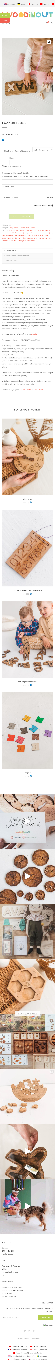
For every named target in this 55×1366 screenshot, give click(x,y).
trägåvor (23, 241)
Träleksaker (30, 228)
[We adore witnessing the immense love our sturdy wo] (27, 931)
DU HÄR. (34, 334)
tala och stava (46, 238)
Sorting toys (7, 1293)
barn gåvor (29, 230)
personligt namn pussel (40, 235)
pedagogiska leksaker (10, 235)
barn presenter (39, 230)
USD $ (6, 15)
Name (12, 158)
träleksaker (31, 241)
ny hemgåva (48, 233)
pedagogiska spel (24, 235)
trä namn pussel (8, 241)
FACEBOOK (38, 390)
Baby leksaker (15, 228)
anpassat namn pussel (17, 230)
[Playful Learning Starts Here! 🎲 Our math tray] (27, 1041)
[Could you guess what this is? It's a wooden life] (27, 986)
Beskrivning (10, 251)
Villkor (4, 1269)
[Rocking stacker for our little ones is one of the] (27, 821)
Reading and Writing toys (12, 1290)
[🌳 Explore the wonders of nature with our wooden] (27, 1096)
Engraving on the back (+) (15, 173)
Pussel (23, 228)
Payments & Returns (11, 1266)
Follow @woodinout (27, 1013)
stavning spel (36, 238)
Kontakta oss (7, 1254)
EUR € (6, 20)
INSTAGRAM (26, 390)
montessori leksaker (35, 233)
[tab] (27, 250)
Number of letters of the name (17, 151)
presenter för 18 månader (11, 238)
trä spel (17, 241)
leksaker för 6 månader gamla (16, 233)
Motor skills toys (9, 1296)
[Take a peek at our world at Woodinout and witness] (27, 1151)
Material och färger (10, 1272)
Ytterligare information (16, 256)
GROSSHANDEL (8, 1251)
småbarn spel (25, 238)
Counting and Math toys (12, 1287)
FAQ (3, 1275)
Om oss (5, 1248)
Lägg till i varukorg (22, 217)
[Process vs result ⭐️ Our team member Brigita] (27, 876)
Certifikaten (10, 261)
